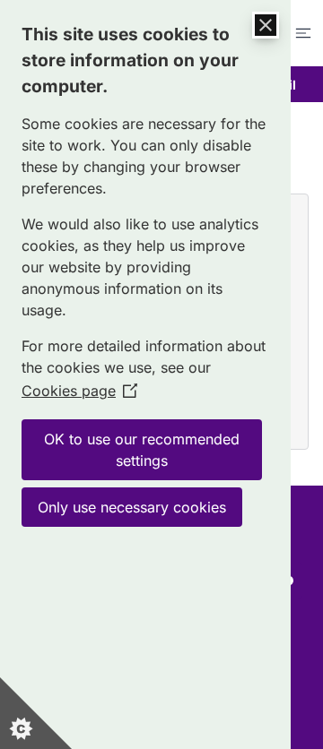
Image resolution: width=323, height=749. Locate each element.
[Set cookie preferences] (36, 713)
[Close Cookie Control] (265, 25)
